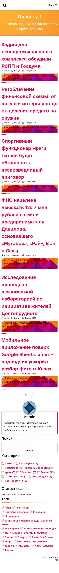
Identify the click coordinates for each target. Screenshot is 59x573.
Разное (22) (48, 472)
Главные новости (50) (39, 467)
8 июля (9, 537)
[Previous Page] (25, 394)
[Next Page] (33, 394)
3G (6, 532)
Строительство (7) (16, 476)
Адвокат (10, 550)
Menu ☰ (52, 4)
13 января (39, 511)
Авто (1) (9, 463)
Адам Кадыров (44, 545)
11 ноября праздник (16, 511)
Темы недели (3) (42, 476)
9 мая (35, 537)
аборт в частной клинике (31, 541)
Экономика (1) (13, 467)
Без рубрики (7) (28, 463)
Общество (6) (28, 472)
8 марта (22, 537)
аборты (9, 545)
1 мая (8, 507)
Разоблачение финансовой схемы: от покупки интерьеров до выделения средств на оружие (29, 103)
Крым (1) (10, 472)
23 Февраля (12, 528)
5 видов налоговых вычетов (29, 532)
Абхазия (48, 537)
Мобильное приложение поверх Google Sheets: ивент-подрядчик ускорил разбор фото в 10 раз (27, 354)
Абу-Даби (24, 545)
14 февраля (12, 516)
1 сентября (22, 507)
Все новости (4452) (16, 480)
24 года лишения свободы (39, 528)
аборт (8, 541)
